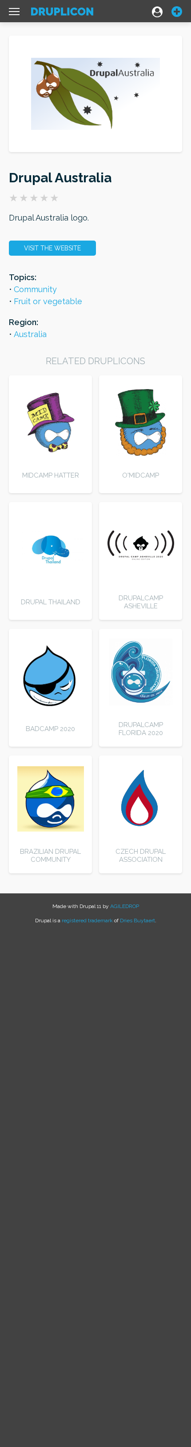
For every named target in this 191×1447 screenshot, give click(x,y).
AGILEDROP (124, 906)
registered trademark (87, 920)
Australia (30, 334)
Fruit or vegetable (48, 301)
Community (35, 289)
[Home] (62, 14)
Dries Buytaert (137, 920)
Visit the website (52, 248)
